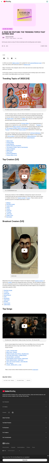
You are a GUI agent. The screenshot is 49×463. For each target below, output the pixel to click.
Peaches (38, 125)
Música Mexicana (32, 136)
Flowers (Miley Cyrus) (11, 155)
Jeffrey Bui (9, 213)
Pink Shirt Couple (10, 204)
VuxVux (8, 209)
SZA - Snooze (9, 363)
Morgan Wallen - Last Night (13, 357)
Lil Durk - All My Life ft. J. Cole (13, 364)
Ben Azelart (9, 216)
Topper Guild (9, 206)
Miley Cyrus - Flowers (11, 352)
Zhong (8, 207)
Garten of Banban (10, 148)
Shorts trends (22, 129)
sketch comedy (21, 198)
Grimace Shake (25, 123)
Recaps (28, 380)
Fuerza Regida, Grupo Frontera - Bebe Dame (17, 358)
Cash (5, 296)
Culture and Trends (9, 380)
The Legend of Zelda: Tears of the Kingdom (17, 128)
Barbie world (27, 64)
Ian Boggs (8, 210)
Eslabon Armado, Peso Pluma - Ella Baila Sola (17, 353)
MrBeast (8, 202)
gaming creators (39, 280)
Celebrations (20, 380)
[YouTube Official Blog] (7, 1)
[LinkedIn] (11, 58)
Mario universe (17, 126)
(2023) (9, 150)
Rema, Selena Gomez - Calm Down (14, 360)
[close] (48, 456)
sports (28, 198)
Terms (33, 447)
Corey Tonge (7, 303)
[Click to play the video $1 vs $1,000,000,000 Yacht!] (24, 176)
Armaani (6, 301)
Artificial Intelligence (11, 153)
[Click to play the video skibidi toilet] (24, 250)
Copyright (13, 447)
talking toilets (15, 63)
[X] (7, 58)
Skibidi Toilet (10, 118)
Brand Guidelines (20, 447)
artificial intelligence (35, 133)
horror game (11, 136)
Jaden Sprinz (7, 304)
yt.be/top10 (35, 369)
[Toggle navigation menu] (1, 1)
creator (10, 282)
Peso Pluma (9, 152)
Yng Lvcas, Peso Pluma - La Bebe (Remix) (16, 355)
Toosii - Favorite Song (11, 350)
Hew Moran (6, 298)
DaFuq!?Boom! (7, 295)
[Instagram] (9, 412)
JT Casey (8, 212)
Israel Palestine (31, 137)
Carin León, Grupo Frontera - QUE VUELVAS (16, 361)
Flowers (7, 129)
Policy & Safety (6, 447)
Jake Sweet (7, 299)
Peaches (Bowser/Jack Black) (13, 145)
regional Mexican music (36, 63)
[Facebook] (4, 58)
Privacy (28, 447)
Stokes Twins (9, 215)
